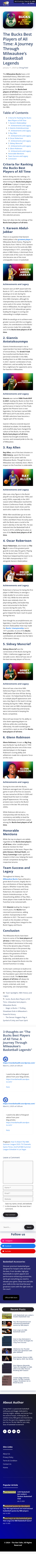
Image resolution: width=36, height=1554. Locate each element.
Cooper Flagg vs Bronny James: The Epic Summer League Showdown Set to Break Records (21, 1380)
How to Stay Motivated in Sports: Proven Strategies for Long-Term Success (23, 1340)
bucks (8, 999)
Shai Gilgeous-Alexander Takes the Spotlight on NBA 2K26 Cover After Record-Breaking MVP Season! (22, 1367)
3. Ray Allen (12, 133)
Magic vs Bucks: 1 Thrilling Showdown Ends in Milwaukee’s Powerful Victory (15, 1011)
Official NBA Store (11, 1298)
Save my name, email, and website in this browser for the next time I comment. (18, 1206)
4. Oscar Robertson (15, 138)
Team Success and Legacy (18, 156)
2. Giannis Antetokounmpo (18, 128)
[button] (23, 3)
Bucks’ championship (15, 628)
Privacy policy (8, 1457)
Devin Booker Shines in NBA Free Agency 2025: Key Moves (23, 1358)
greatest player (24, 239)
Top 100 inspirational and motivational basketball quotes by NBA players (22, 1323)
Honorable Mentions (16, 153)
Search (29, 1227)
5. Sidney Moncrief (15, 143)
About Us (6, 1454)
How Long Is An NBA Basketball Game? (20, 1331)
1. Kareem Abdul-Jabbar (17, 123)
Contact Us (7, 1464)
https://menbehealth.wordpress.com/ (19, 1063)
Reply (8, 1087)
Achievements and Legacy (21, 125)
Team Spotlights (12, 993)
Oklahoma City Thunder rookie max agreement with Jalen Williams (22, 1350)
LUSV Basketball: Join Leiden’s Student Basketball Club (23, 1316)
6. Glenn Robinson (15, 148)
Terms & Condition (10, 1461)
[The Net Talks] (6, 3)
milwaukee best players (17, 1002)
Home (5, 1467)
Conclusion (12, 159)
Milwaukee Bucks (10, 879)
